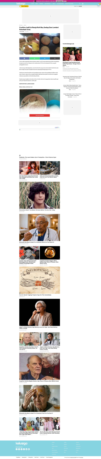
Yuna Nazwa (70, 96)
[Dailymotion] (81, 6)
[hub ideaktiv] (82, 3)
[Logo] (21, 3)
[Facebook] (74, 6)
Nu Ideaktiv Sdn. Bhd (72, 457)
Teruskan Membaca (39, 115)
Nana (64, 66)
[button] (79, 3)
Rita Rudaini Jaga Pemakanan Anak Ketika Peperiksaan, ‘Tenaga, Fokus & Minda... (71, 64)
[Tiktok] (78, 6)
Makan (25, 25)
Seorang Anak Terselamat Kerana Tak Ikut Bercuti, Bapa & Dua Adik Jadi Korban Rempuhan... (72, 78)
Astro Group (81, 457)
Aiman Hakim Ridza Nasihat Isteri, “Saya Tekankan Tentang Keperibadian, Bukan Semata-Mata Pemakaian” (72, 87)
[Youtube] (79, 6)
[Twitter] (77, 6)
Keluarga (20, 25)
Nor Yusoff (22, 31)
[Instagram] (75, 6)
